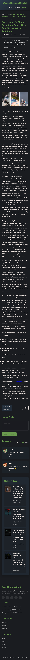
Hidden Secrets (7, 409)
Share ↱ (25, 408)
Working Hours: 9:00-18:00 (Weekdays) (12, 613)
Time (22, 442)
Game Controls (6, 406)
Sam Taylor (6, 34)
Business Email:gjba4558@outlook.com (12, 610)
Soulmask (4, 628)
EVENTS (25, 7)
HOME (4, 7)
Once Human (5, 622)
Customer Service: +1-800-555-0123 (12, 607)
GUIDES (17, 7)
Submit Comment (9, 434)
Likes (26, 442)
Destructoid (18, 381)
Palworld (4, 625)
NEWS (11, 7)
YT (12, 597)
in (16, 597)
